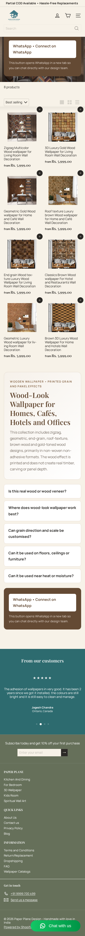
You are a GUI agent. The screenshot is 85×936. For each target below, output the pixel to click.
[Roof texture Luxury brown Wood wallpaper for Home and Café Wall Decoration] (63, 203)
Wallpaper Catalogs (17, 871)
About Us (10, 817)
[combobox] (42, 28)
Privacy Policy (13, 828)
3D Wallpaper (13, 790)
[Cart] (68, 15)
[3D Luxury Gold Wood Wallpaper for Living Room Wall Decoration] (63, 137)
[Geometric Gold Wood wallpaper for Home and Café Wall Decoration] (22, 203)
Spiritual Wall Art (15, 801)
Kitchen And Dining (17, 779)
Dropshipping (13, 861)
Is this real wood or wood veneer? (37, 491)
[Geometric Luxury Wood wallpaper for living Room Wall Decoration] (22, 330)
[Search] (76, 28)
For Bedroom (13, 785)
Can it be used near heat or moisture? (41, 575)
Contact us (11, 823)
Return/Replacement (18, 855)
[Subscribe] (64, 752)
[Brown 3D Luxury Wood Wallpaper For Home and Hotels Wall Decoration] (63, 330)
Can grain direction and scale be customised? (36, 533)
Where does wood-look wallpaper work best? (42, 510)
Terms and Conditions (19, 850)
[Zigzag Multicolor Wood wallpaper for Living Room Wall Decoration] (22, 139)
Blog (7, 833)
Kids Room (11, 795)
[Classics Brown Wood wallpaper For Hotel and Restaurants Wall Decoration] (63, 266)
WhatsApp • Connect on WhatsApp (34, 49)
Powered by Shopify (18, 927)
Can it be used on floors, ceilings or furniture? (38, 556)
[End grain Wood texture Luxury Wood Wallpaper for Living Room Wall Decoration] (22, 266)
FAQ (6, 866)
